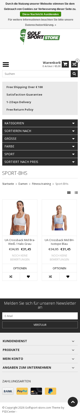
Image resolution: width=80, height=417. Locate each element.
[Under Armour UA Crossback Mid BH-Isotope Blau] (59, 202)
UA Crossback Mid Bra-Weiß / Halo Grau (20, 242)
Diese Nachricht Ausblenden (40, 14)
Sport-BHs (61, 184)
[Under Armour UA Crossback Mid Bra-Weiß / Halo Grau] (19, 202)
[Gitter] (69, 193)
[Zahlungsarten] (8, 391)
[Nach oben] (73, 402)
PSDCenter (9, 411)
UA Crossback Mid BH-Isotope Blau (59, 242)
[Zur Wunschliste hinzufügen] (28, 276)
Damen (23, 184)
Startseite (8, 184)
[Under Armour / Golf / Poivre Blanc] (40, 36)
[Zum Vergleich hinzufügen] (11, 276)
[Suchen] (74, 73)
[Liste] (76, 193)
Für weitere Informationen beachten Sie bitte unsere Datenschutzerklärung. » (40, 22)
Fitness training (41, 184)
